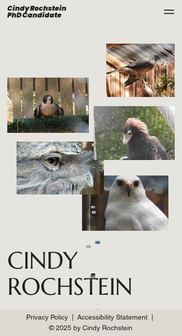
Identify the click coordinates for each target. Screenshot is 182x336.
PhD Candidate (34, 15)
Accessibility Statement (112, 317)
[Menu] (169, 11)
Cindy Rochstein (36, 8)
